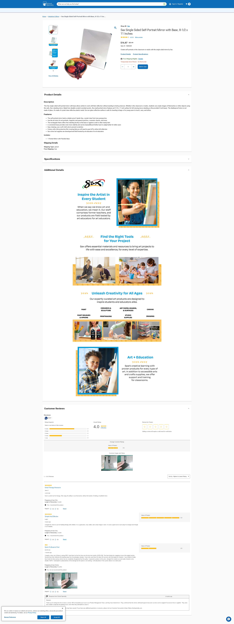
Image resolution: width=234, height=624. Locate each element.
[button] (176, 4)
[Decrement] (122, 66)
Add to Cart (143, 67)
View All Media (53, 76)
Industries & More (53, 16)
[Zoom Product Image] (115, 28)
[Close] (63, 608)
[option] (53, 31)
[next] (53, 71)
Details (140, 59)
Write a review (139, 37)
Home (44, 16)
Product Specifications (140, 54)
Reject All (43, 617)
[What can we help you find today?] (164, 4)
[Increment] (133, 66)
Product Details (126, 54)
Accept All (57, 617)
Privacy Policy (32, 612)
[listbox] (53, 48)
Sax (128, 26)
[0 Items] (186, 4)
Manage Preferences (10, 617)
